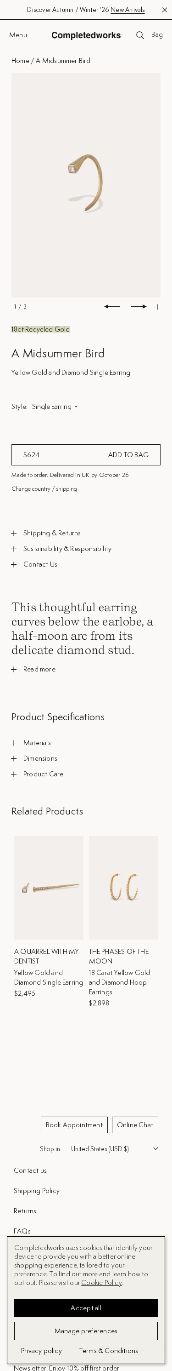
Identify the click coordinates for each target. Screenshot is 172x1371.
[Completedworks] (86, 36)
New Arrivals (127, 10)
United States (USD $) (100, 1149)
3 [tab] (25, 306)
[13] (86, 185)
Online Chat (135, 1124)
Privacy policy (41, 1350)
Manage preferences (86, 1330)
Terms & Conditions (109, 1350)
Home (20, 60)
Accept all (86, 1307)
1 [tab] (15, 306)
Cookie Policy (101, 1282)
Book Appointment (74, 1124)
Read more (39, 669)
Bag (157, 35)
